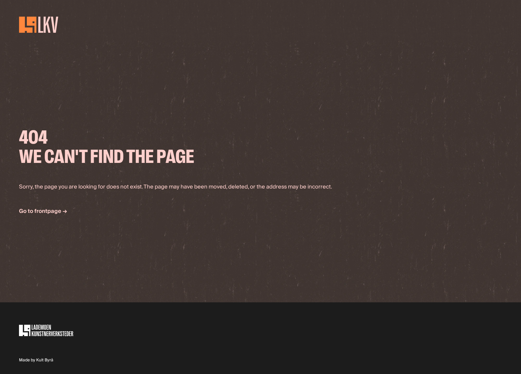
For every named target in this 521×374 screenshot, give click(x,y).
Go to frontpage (43, 211)
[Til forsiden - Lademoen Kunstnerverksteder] (60, 24)
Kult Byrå (44, 360)
